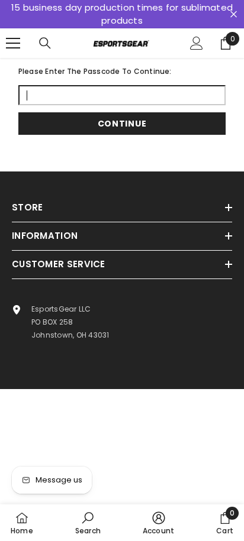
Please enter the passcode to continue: (95, 71)
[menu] (13, 43)
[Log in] (196, 43)
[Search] (45, 43)
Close (233, 14)
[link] (88, 523)
